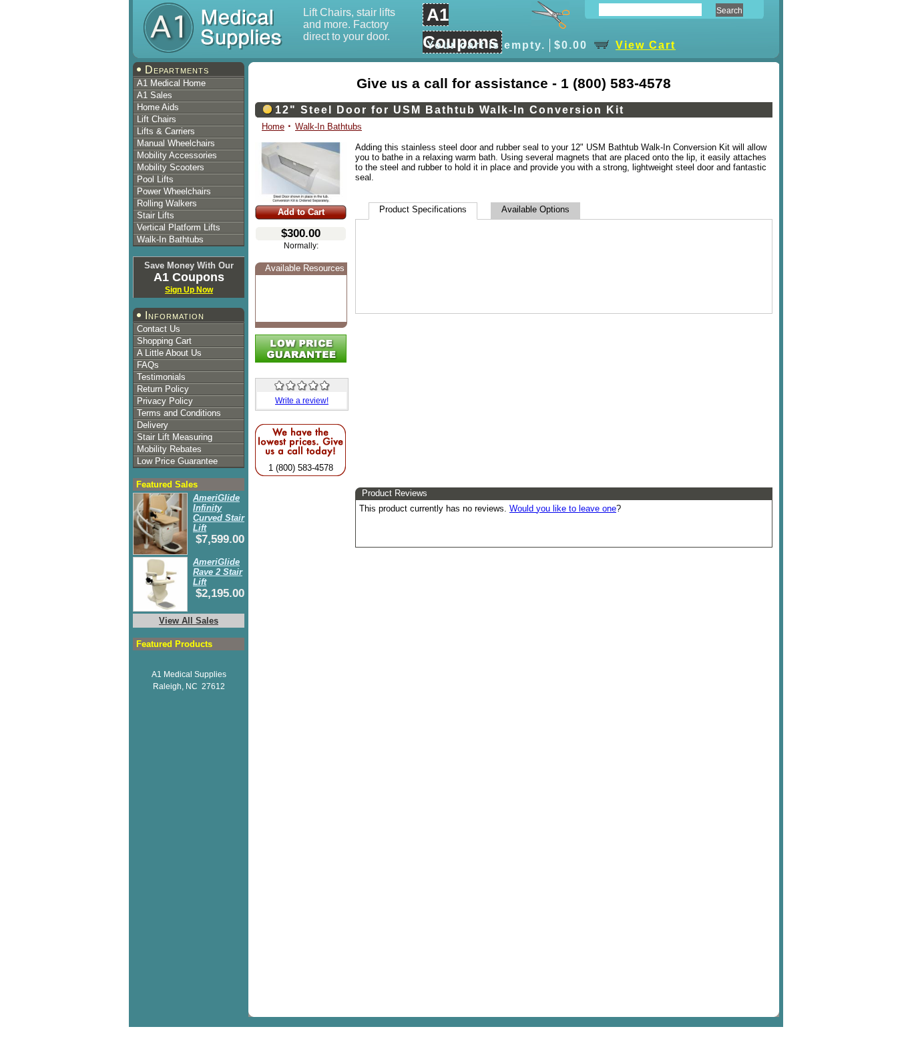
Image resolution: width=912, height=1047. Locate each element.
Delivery (152, 425)
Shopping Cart (164, 341)
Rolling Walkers (167, 203)
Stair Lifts (155, 215)
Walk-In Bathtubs (170, 239)
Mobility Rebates (169, 449)
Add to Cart (301, 212)
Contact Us (158, 329)
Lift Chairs (156, 119)
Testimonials (161, 377)
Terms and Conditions (179, 413)
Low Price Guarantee (177, 461)
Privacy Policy (165, 401)
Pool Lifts (155, 179)
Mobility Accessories (177, 155)
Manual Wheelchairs (176, 143)
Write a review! (301, 400)
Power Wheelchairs (174, 191)
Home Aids (158, 107)
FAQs (148, 365)
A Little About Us (169, 353)
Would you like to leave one (562, 508)
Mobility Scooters (170, 167)
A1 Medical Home (171, 83)
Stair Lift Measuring (174, 437)
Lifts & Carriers (166, 131)
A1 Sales (154, 95)
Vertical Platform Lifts (178, 227)
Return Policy (163, 389)
